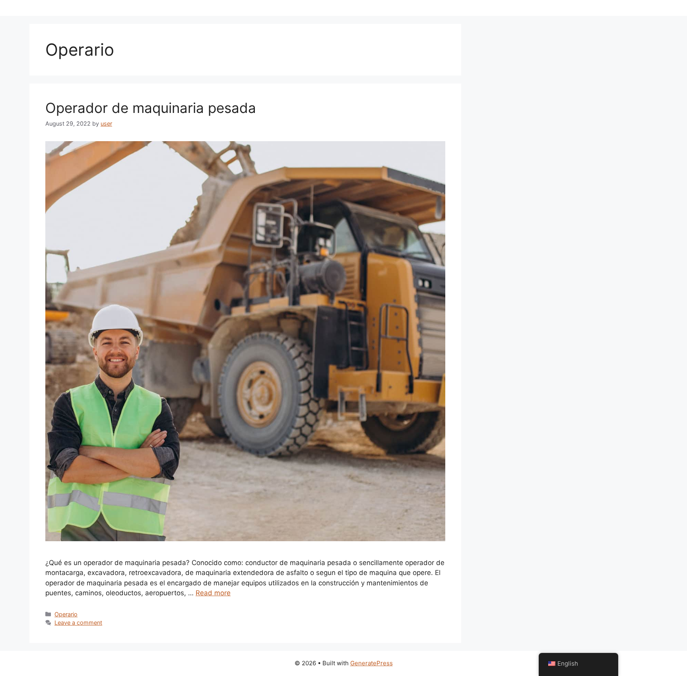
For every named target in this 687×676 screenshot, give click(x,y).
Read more (213, 593)
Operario (66, 614)
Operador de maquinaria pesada (150, 107)
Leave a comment (78, 622)
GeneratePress (371, 663)
